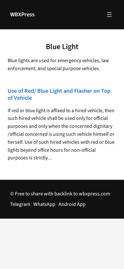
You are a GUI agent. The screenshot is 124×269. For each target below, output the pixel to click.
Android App (72, 204)
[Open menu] (109, 14)
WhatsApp (44, 204)
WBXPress (22, 14)
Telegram (20, 204)
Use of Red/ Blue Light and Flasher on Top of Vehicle (59, 95)
